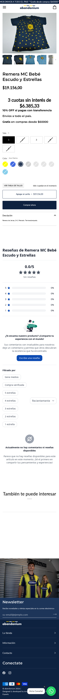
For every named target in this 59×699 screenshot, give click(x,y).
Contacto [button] (7, 652)
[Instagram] (9, 672)
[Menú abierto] (7, 7)
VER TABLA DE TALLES (13, 185)
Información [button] (9, 642)
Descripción (7, 215)
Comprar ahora (29, 205)
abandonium (10, 688)
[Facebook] (4, 672)
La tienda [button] (7, 632)
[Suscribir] (53, 614)
